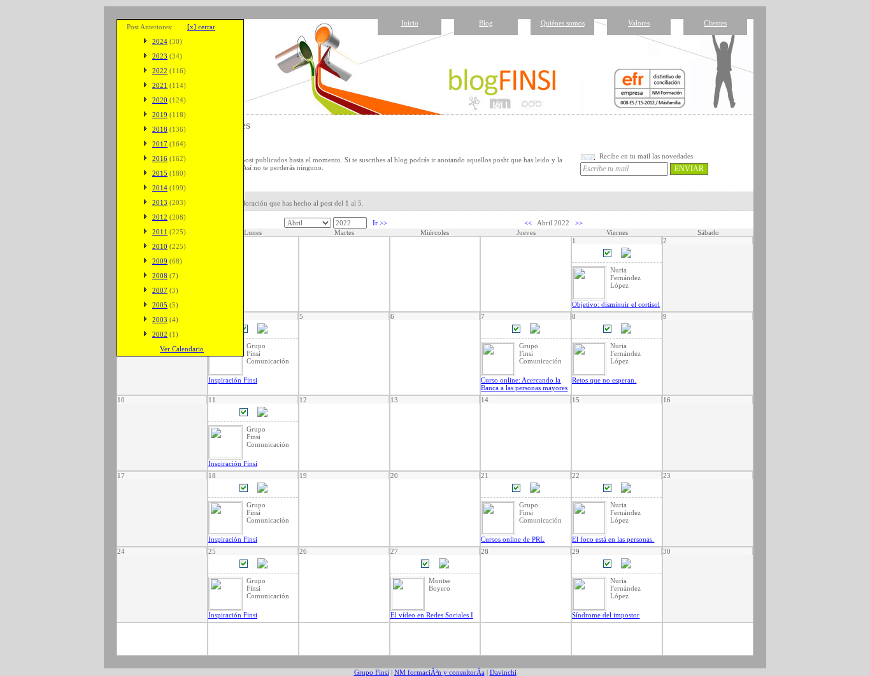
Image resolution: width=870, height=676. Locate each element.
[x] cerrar (201, 27)
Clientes (715, 23)
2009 (160, 261)
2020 (160, 100)
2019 (160, 114)
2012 (160, 217)
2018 (160, 129)
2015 (160, 173)
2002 (160, 334)
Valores (639, 23)
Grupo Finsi (371, 672)
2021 (160, 85)
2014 (160, 188)
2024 (160, 41)
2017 (160, 144)
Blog (486, 23)
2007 (160, 290)
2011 (160, 232)
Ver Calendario (182, 349)
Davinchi (503, 672)
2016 (160, 158)
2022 (160, 70)
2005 (160, 305)
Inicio (409, 23)
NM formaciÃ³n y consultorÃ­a (439, 672)
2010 (160, 246)
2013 (160, 202)
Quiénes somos (563, 23)
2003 (160, 319)
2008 (160, 275)
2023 (160, 56)
